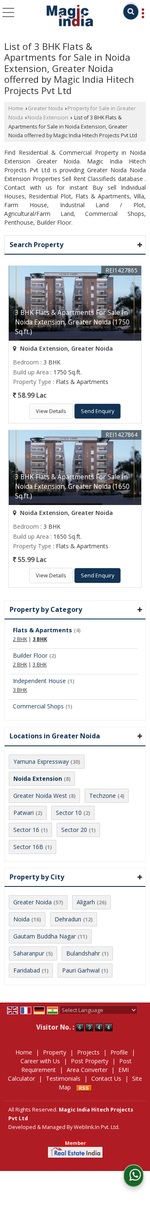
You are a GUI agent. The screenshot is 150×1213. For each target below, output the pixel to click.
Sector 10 (69, 813)
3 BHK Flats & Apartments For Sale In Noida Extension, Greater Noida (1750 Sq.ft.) (72, 322)
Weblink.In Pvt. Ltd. (97, 1127)
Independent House (39, 681)
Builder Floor (30, 655)
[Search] (130, 12)
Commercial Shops (38, 706)
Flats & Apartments (42, 630)
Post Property (89, 1061)
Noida (21, 919)
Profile (119, 1052)
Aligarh (86, 902)
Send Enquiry (97, 411)
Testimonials (63, 1078)
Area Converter (87, 1070)
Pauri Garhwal (81, 970)
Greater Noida (45, 108)
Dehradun (68, 919)
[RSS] (84, 1087)
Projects (88, 1052)
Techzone (102, 796)
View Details (51, 411)
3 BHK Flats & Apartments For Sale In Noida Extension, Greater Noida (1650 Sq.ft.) (72, 486)
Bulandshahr (83, 953)
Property (54, 1052)
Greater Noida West (40, 796)
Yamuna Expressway (41, 761)
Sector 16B (28, 847)
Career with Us (40, 1061)
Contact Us (106, 1078)
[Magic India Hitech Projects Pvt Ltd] (70, 16)
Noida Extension (48, 117)
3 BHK (39, 639)
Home (15, 108)
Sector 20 (74, 830)
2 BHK (20, 639)
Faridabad (26, 970)
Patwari (23, 813)
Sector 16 (26, 830)
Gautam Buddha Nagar (44, 936)
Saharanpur (28, 953)
